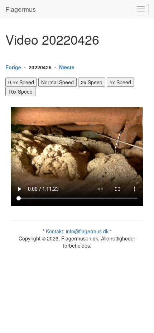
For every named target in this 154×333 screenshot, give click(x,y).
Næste (66, 67)
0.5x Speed (21, 82)
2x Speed (91, 82)
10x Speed (20, 91)
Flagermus (20, 9)
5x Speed (120, 82)
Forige (13, 67)
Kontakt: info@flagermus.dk (77, 231)
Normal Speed (57, 82)
